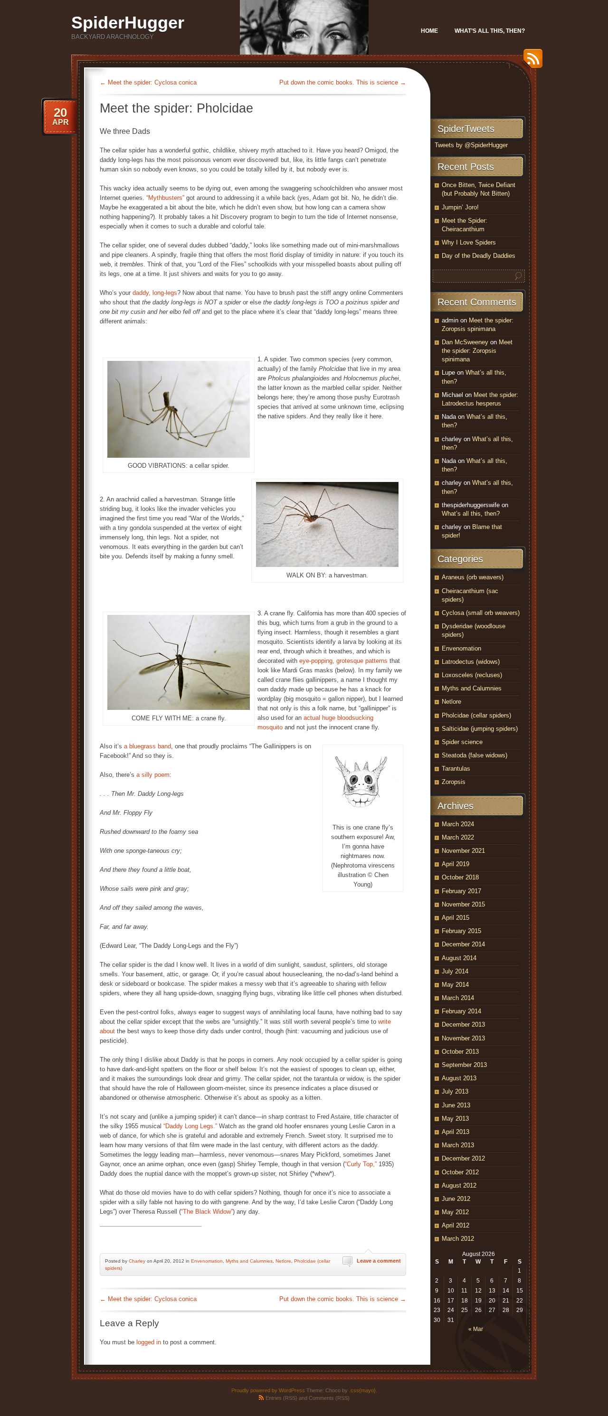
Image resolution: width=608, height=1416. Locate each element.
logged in (148, 1342)
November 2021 (463, 850)
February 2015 (461, 931)
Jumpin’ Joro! (460, 207)
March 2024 (458, 824)
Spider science (462, 742)
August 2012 (459, 1185)
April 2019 (455, 864)
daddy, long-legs (155, 292)
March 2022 (458, 837)
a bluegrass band (147, 746)
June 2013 (456, 1105)
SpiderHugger (127, 22)
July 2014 (455, 971)
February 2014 (461, 1011)
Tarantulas (456, 768)
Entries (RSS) (281, 1398)
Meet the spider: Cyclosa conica (148, 82)
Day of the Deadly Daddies (478, 255)
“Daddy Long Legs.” (190, 1126)
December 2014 (463, 944)
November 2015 (463, 904)
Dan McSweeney (465, 342)
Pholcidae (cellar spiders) (476, 715)
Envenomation (207, 1261)
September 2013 (464, 1064)
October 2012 (460, 1172)
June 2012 (456, 1198)
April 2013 (455, 1131)
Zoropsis (454, 781)
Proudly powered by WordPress (268, 1390)
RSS (530, 62)
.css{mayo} (362, 1390)
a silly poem (153, 774)
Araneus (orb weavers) (473, 577)
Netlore (283, 1261)
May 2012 (455, 1212)
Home (429, 31)
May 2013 (455, 1118)
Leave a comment (379, 1261)
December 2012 (463, 1158)
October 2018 (460, 877)
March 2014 (458, 997)
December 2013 (463, 1024)
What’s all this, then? (490, 31)
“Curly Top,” (361, 1164)
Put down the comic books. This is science (342, 82)
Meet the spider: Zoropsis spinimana (477, 351)
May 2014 (455, 984)
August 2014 (459, 958)
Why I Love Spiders (469, 242)
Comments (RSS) (329, 1398)
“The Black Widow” (207, 1211)
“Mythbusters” (165, 197)
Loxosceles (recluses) (472, 675)
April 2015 (455, 917)
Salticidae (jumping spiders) (480, 728)
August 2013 (459, 1078)
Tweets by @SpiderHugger (471, 145)
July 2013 (455, 1091)
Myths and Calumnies (249, 1261)
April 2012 (455, 1225)
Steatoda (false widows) (474, 755)
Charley (137, 1261)
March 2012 (458, 1238)
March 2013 (458, 1145)
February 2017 (461, 891)
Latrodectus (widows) (471, 661)
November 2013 (463, 1038)
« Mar (475, 1329)
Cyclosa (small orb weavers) (481, 612)
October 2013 (460, 1051)
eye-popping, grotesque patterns (343, 660)
